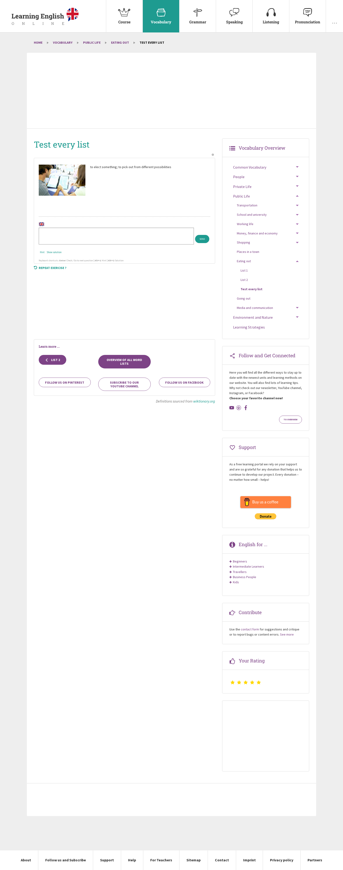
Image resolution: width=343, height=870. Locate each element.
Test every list (251, 289)
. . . (334, 21)
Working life (245, 224)
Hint (42, 252)
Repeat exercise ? (52, 268)
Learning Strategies (249, 327)
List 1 (244, 270)
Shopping (243, 242)
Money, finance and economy (257, 233)
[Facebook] (245, 407)
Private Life (242, 186)
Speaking (234, 21)
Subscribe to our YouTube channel (124, 384)
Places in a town (248, 252)
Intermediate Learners (248, 566)
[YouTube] (231, 407)
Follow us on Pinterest (64, 382)
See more (287, 634)
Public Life (92, 42)
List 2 (55, 360)
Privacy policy (281, 860)
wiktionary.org (204, 401)
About (26, 860)
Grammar (197, 21)
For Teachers (161, 860)
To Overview (291, 419)
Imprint (249, 860)
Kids (236, 582)
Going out (243, 298)
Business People (244, 577)
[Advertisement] (171, 91)
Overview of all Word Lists (124, 362)
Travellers (240, 572)
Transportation (247, 205)
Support (107, 860)
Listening (271, 21)
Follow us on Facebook (184, 382)
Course (124, 21)
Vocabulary (161, 21)
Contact (222, 860)
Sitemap (193, 860)
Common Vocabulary (249, 167)
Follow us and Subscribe (65, 860)
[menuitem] (124, 16)
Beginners (240, 561)
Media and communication (255, 308)
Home (38, 42)
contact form (250, 629)
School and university (252, 214)
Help (132, 860)
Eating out (120, 42)
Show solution (54, 252)
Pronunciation (307, 21)
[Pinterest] (238, 407)
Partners (315, 860)
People (239, 176)
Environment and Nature (253, 317)
